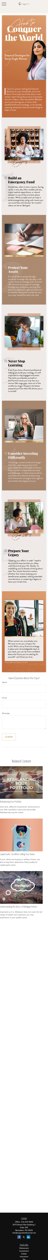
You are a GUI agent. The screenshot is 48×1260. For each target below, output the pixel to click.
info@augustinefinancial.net (24, 1233)
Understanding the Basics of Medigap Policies (18, 906)
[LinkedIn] (28, 1237)
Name (4, 682)
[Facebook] (19, 1237)
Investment (24, 1251)
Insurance (24, 1256)
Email (4, 698)
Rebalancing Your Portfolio (10, 801)
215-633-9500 (27, 1222)
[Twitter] (24, 1237)
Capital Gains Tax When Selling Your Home (17, 854)
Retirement (24, 1248)
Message (6, 713)
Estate (24, 1254)
